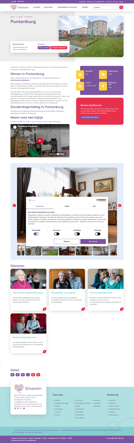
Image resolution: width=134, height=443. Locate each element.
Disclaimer (37, 438)
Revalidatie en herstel (67, 7)
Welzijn (85, 7)
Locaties (36, 7)
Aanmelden (82, 1)
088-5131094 (44, 48)
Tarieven (58, 406)
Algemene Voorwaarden (19, 438)
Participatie (79, 412)
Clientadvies (79, 409)
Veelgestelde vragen (62, 403)
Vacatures (112, 403)
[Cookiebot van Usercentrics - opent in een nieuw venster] (98, 200)
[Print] (38, 374)
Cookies (30, 438)
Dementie (97, 400)
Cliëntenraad (79, 415)
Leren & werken (114, 406)
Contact (121, 1)
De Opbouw (63, 438)
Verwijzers (109, 1)
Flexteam (112, 412)
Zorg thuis (48, 7)
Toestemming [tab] (39, 206)
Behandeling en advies (83, 403)
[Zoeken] (121, 7)
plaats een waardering (35, 432)
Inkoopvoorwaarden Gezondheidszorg (23, 440)
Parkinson (97, 403)
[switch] (56, 233)
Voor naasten (79, 418)
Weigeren (67, 241)
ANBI (70, 438)
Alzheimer (97, 406)
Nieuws (57, 400)
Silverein (85, 430)
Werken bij (90, 1)
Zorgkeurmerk (53, 438)
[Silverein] (19, 7)
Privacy (44, 438)
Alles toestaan (93, 241)
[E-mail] (33, 374)
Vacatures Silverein (90, 117)
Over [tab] (94, 206)
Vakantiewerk (113, 415)
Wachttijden (59, 409)
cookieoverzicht (92, 221)
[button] (11, 1)
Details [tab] (67, 206)
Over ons (115, 1)
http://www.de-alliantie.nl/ (19, 80)
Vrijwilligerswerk (99, 1)
